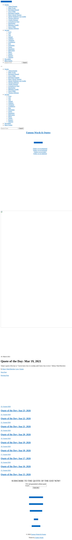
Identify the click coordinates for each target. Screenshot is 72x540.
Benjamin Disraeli (13, 10)
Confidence (11, 42)
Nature (10, 54)
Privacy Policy (36, 526)
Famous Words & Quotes (38, 132)
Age (9, 35)
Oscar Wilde (12, 11)
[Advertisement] (36, 169)
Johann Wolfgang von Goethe (17, 16)
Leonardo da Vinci (13, 22)
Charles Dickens (13, 20)
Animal (10, 37)
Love (9, 32)
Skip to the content (6, 1)
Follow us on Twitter (36, 511)
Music (10, 52)
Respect (10, 55)
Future (10, 47)
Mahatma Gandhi (13, 25)
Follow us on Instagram (36, 497)
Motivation (11, 50)
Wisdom (10, 57)
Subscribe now (38, 142)
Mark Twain (12, 8)
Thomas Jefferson (13, 18)
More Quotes (8, 61)
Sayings (6, 30)
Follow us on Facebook (36, 504)
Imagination (11, 23)
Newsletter (7, 59)
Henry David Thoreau (14, 15)
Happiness (11, 49)
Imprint (36, 519)
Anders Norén (39, 537)
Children (10, 38)
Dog (9, 44)
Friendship (11, 45)
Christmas (11, 40)
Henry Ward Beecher (8, 369)
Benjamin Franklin (13, 13)
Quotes (6, 5)
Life (9, 33)
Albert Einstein (12, 6)
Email (27, 485)
